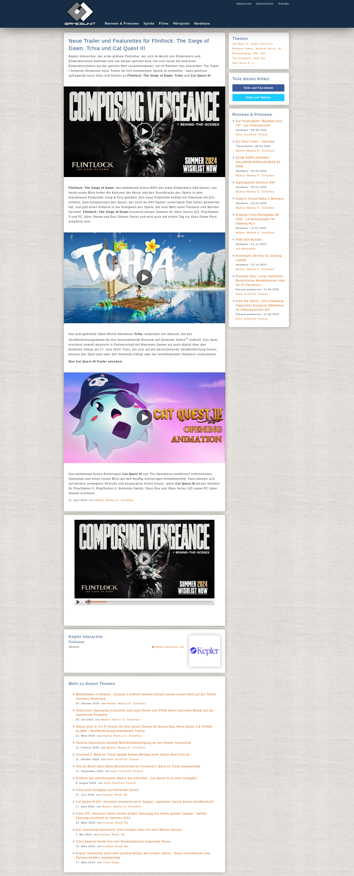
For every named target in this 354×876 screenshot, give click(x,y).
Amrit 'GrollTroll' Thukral (123, 759)
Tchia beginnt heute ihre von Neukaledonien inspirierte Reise (123, 841)
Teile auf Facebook (258, 88)
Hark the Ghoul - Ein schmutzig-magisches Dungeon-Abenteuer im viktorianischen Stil (260, 305)
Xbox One (259, 58)
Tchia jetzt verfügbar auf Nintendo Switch (107, 790)
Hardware (202, 23)
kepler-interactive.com (169, 646)
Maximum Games (242, 48)
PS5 (263, 53)
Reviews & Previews (122, 23)
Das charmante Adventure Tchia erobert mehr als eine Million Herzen (129, 829)
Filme (164, 23)
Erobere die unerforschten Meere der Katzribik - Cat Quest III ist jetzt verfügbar (136, 778)
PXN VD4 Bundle (249, 239)
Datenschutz (265, 3)
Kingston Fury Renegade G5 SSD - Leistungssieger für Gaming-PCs (257, 219)
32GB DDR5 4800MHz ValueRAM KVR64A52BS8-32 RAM (258, 162)
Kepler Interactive (262, 44)
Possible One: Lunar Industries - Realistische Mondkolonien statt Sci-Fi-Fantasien (260, 281)
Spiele (149, 23)
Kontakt (283, 3)
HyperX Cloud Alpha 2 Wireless (260, 198)
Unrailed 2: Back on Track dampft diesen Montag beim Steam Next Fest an (133, 754)
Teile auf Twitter (258, 97)
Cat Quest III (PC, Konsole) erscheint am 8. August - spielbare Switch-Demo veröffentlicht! (145, 802)
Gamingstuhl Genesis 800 (255, 182)
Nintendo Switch (266, 48)
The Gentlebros (241, 58)
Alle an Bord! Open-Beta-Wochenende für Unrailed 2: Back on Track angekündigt (138, 766)
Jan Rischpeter (246, 248)
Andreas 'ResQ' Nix (115, 794)
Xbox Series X (241, 63)
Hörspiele (181, 23)
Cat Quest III (240, 44)
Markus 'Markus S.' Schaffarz (114, 500)
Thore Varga (111, 862)
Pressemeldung (241, 53)
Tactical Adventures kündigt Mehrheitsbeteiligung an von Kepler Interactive (133, 742)
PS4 (255, 53)
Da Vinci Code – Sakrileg (255, 141)
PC (280, 48)
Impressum (244, 3)
